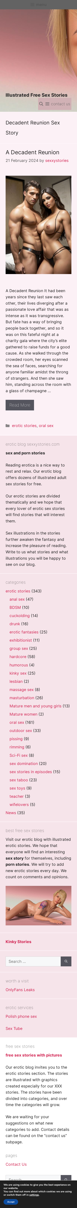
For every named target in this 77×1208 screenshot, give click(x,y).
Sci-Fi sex (19, 755)
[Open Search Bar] (41, 104)
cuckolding (20, 615)
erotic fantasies (24, 632)
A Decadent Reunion (32, 152)
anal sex (17, 599)
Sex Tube (14, 1028)
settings (34, 1195)
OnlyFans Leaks (20, 989)
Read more (19, 405)
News (11, 812)
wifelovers (19, 804)
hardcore (18, 656)
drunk (15, 624)
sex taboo (19, 780)
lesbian (16, 681)
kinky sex (18, 673)
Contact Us (16, 1164)
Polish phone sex (21, 1016)
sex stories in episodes (31, 771)
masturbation (22, 697)
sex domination (24, 763)
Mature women (23, 714)
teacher (17, 796)
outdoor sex (21, 730)
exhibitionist (21, 640)
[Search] (66, 961)
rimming (17, 747)
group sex (19, 648)
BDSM (15, 607)
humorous (19, 665)
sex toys (17, 788)
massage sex (22, 689)
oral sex (46, 425)
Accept (10, 1201)
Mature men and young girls (35, 706)
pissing (16, 738)
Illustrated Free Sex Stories (36, 95)
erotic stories (24, 425)
